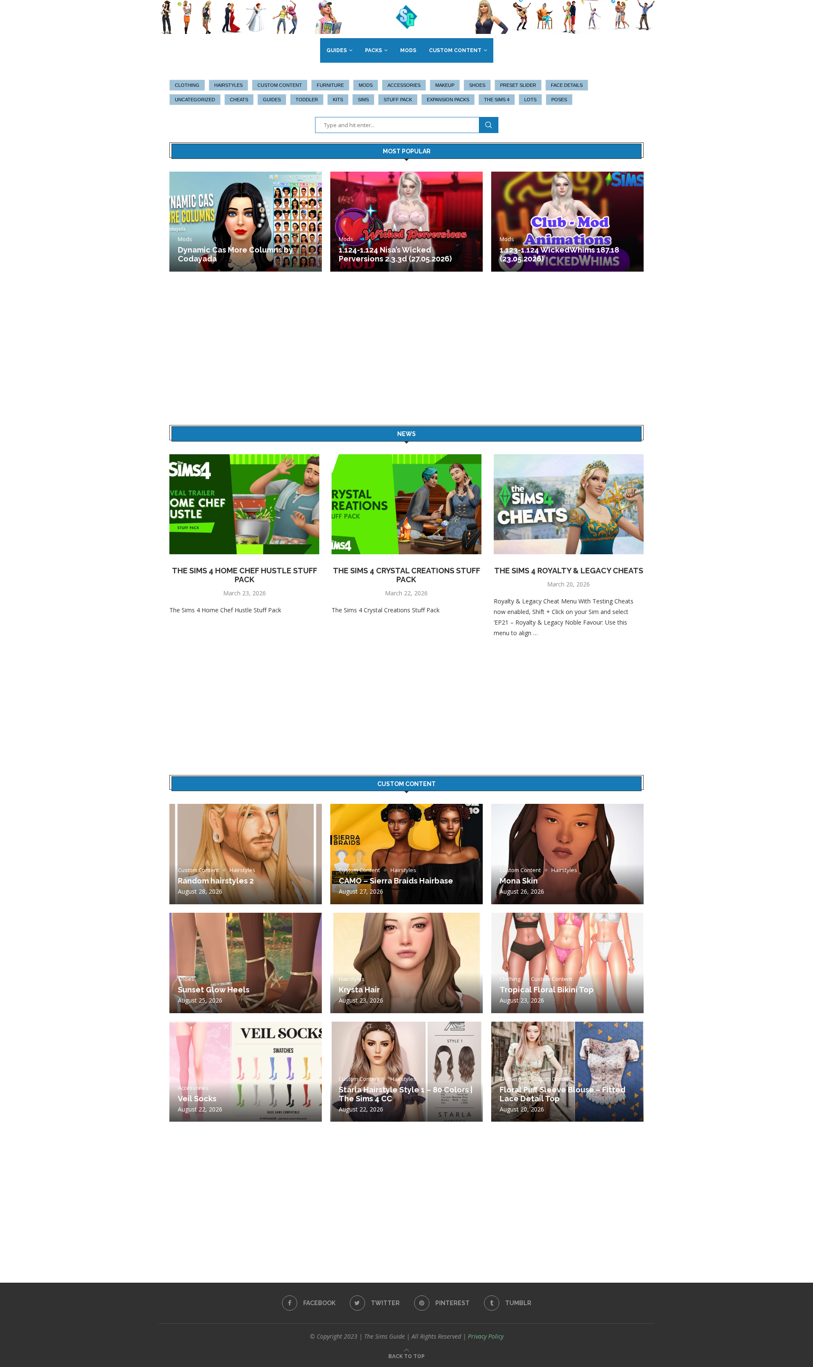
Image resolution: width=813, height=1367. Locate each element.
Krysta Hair (359, 989)
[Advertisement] (406, 356)
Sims (363, 99)
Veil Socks (197, 1098)
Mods (408, 50)
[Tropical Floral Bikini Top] (567, 963)
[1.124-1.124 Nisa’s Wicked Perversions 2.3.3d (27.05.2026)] (406, 222)
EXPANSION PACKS (448, 99)
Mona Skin (519, 880)
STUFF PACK (398, 99)
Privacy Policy (485, 1336)
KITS (338, 99)
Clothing (187, 85)
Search (488, 125)
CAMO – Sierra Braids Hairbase (396, 880)
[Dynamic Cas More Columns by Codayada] (245, 222)
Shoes (477, 85)
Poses (559, 99)
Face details (567, 85)
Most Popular (407, 151)
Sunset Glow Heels (213, 989)
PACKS (373, 50)
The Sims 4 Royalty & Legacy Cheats (568, 570)
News (406, 434)
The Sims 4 (496, 99)
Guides (336, 50)
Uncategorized (195, 99)
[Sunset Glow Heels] (245, 963)
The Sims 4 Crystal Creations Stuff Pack (406, 575)
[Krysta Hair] (406, 963)
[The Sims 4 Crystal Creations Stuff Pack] (406, 504)
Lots (530, 99)
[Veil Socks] (245, 1072)
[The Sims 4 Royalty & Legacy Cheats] (569, 504)
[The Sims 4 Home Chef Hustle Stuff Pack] (244, 504)
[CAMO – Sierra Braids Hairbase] (406, 854)
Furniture (330, 85)
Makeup (444, 85)
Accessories (403, 85)
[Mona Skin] (567, 854)
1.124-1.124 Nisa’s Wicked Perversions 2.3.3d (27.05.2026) (395, 254)
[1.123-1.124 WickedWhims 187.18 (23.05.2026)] (567, 222)
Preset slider (518, 85)
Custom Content (455, 50)
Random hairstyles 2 (216, 880)
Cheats (239, 99)
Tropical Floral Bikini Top (547, 989)
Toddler (307, 99)
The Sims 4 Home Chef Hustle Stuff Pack (244, 575)
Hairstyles (228, 85)
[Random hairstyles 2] (245, 854)
